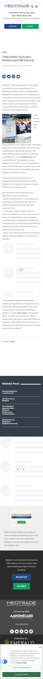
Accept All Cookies (21, 674)
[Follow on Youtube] (26, 631)
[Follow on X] (21, 631)
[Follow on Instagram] (31, 631)
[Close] (40, 647)
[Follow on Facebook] (12, 631)
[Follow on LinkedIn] (17, 631)
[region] (21, 661)
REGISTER (13, 26)
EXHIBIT (30, 26)
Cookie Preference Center (21, 668)
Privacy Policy (21, 663)
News (4, 52)
